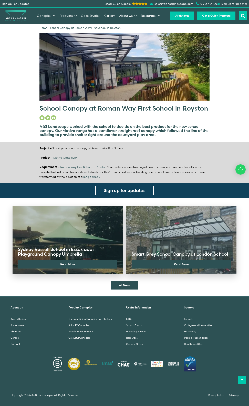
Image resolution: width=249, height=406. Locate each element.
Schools (188, 318)
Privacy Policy (216, 395)
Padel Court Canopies (80, 331)
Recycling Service (136, 331)
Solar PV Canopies (78, 325)
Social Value (17, 325)
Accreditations (19, 318)
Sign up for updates (234, 3)
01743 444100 (208, 3)
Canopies (44, 16)
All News (124, 285)
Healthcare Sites (193, 344)
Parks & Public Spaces (196, 337)
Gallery (109, 16)
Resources (132, 337)
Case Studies (90, 16)
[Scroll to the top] (242, 380)
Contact (15, 344)
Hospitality (190, 331)
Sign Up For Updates (15, 3)
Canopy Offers (134, 344)
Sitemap (233, 395)
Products (66, 16)
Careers (15, 337)
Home (43, 27)
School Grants (134, 325)
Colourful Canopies (79, 337)
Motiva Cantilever (65, 157)
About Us (16, 331)
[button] (240, 169)
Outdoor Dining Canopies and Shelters (90, 318)
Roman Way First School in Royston (83, 167)
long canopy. (91, 176)
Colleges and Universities (198, 325)
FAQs (129, 318)
